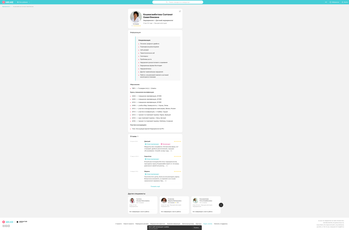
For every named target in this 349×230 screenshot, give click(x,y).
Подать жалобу (207, 223)
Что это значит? (153, 228)
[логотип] (7, 2)
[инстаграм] (4, 226)
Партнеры (198, 223)
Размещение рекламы (142, 223)
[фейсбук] (6, 226)
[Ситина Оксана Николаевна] (144, 205)
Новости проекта (129, 223)
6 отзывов (136, 24)
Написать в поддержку (220, 223)
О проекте (119, 223)
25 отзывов (171, 202)
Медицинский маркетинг (157, 223)
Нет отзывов (140, 202)
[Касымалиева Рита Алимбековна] (207, 205)
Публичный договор (188, 223)
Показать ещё (155, 186)
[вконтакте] (9, 226)
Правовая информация (173, 223)
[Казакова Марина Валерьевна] (175, 205)
